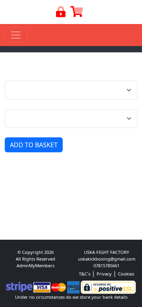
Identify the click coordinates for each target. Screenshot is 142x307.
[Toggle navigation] (16, 35)
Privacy (104, 274)
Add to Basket (34, 145)
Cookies (126, 274)
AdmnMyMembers (35, 265)
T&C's (84, 274)
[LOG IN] (61, 13)
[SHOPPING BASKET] (77, 13)
